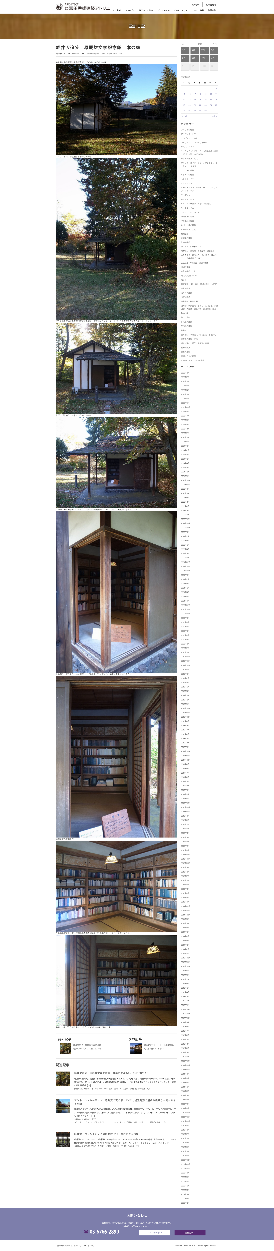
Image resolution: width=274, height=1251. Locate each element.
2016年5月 (185, 833)
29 (200, 110)
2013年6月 (185, 983)
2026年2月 (185, 398)
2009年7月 (185, 1181)
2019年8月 (185, 673)
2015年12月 (186, 854)
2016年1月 (185, 850)
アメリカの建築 (187, 129)
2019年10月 (186, 665)
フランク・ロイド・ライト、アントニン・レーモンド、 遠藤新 (108, 1122)
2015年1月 (185, 901)
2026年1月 (185, 402)
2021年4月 (185, 592)
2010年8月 (185, 1129)
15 (200, 99)
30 (205, 110)
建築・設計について (98, 53)
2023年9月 (185, 488)
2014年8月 (185, 923)
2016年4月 (185, 837)
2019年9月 (185, 669)
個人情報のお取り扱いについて (69, 1245)
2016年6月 (185, 828)
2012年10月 (186, 1018)
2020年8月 (185, 622)
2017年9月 (185, 764)
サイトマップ (89, 1245)
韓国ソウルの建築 (188, 356)
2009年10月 (186, 1168)
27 (190, 110)
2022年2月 (185, 553)
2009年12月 (186, 1159)
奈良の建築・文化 (188, 271)
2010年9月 (185, 1125)
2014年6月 (185, 931)
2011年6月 (185, 1086)
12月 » (214, 116)
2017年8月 (185, 768)
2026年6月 (185, 381)
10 (211, 94)
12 (184, 99)
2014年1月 (185, 953)
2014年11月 (186, 910)
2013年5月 (185, 987)
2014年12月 (186, 906)
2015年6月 (185, 880)
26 (184, 110)
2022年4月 (185, 549)
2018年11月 (186, 712)
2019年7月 (185, 678)
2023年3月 (185, 506)
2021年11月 (186, 566)
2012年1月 (185, 1056)
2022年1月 (185, 557)
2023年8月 (185, 493)
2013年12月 (186, 957)
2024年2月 (185, 471)
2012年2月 (185, 1052)
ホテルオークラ (187, 178)
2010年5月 (185, 1138)
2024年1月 (185, 476)
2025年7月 (185, 415)
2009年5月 (185, 1190)
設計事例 (117, 10)
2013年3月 (185, 996)
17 (211, 99)
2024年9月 (185, 441)
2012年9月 (185, 1022)
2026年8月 (185, 372)
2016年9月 (185, 815)
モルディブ (185, 195)
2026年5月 (185, 385)
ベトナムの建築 (187, 174)
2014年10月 (186, 914)
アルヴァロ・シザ (188, 133)
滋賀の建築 (185, 297)
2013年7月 (185, 979)
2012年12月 (186, 1009)
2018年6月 (185, 734)
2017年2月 (185, 794)
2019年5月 (185, 686)
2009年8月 (185, 1177)
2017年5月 (185, 781)
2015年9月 (185, 867)
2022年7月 (185, 536)
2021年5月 (185, 587)
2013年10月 (186, 966)
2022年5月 (185, 544)
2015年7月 (185, 876)
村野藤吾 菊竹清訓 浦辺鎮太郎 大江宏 (199, 284)
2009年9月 (185, 1172)
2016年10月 (186, 811)
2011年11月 (186, 1065)
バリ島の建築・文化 (189, 158)
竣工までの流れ (146, 10)
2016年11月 (186, 807)
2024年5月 (185, 458)
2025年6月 (185, 420)
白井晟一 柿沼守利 (189, 301)
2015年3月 (185, 893)
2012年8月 (185, 1026)
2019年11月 (186, 660)
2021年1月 (185, 600)
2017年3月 (185, 790)
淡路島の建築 (186, 292)
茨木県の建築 (186, 326)
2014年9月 (185, 919)
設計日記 (212, 10)
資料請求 (196, 4)
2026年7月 (185, 377)
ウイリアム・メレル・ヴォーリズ (195, 142)
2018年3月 (185, 747)
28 (195, 110)
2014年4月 (185, 940)
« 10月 (185, 116)
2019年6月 (185, 682)
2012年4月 (185, 1043)
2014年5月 (185, 936)
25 (216, 105)
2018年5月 (185, 738)
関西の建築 (185, 351)
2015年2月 (185, 897)
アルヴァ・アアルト (189, 138)
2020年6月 (185, 630)
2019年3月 (185, 695)
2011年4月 (185, 1095)
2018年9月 (185, 721)
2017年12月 (186, 751)
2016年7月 (185, 824)
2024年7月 (185, 450)
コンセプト (130, 10)
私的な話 (184, 313)
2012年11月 (186, 1013)
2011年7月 (185, 1082)
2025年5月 (185, 424)
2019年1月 (185, 704)
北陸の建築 (185, 242)
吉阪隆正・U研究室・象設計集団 (194, 262)
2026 (200, 43)
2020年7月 (185, 626)
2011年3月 (185, 1099)
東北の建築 (185, 288)
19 (184, 105)
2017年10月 (186, 759)
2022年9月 (185, 532)
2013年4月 (185, 992)
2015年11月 (186, 858)
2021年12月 (186, 562)
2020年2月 (185, 648)
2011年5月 (185, 1091)
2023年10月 (186, 484)
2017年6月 (185, 777)
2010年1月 (185, 1155)
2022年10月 (186, 527)
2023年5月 (185, 497)
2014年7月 (185, 927)
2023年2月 (185, 510)
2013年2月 (185, 1000)
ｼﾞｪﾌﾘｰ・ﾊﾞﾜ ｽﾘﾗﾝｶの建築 (192, 360)
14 (195, 99)
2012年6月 (185, 1035)
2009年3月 (185, 1198)
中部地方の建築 (187, 220)
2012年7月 (185, 1030)
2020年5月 (185, 635)
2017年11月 (186, 755)
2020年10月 (186, 613)
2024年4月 (185, 463)
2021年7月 (185, 579)
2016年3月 (185, 841)
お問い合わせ (154, 1232)
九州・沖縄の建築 (188, 225)
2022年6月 (185, 540)
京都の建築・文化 (188, 229)
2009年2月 (185, 1202)
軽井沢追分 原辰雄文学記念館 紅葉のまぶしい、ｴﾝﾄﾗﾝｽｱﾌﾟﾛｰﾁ (111, 1073)
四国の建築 (185, 267)
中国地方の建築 (187, 216)
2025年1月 (185, 437)
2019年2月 (185, 699)
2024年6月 (185, 454)
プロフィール (163, 10)
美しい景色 (129, 1089)
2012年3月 (185, 1048)
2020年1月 (185, 652)
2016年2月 (185, 846)
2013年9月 (185, 970)
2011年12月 (186, 1061)
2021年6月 (185, 583)
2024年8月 (185, 445)
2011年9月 (185, 1073)
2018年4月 (185, 742)
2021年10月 (186, 570)
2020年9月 (185, 618)
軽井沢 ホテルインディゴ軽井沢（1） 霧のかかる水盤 (106, 1134)
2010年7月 (185, 1134)
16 (205, 99)
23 (205, 105)
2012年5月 (185, 1039)
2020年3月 (185, 643)
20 (190, 105)
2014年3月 (185, 944)
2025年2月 (185, 433)
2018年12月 (186, 708)
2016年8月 (185, 820)
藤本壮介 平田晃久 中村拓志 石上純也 (198, 334)
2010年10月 (186, 1121)
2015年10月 (186, 863)
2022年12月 (186, 519)
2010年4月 (185, 1142)
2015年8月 (185, 871)
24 (211, 105)
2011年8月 (185, 1078)
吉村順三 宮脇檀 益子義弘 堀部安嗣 (197, 250)
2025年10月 (186, 407)
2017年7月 (185, 772)
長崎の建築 (185, 347)
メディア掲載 (198, 10)
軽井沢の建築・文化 (114, 53)
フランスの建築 (187, 170)
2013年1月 (185, 1005)
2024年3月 (185, 467)
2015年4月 (185, 888)
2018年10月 (186, 716)
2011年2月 (185, 1104)
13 (190, 99)
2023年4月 (185, 501)
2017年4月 (185, 785)
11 (216, 94)
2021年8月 (185, 575)
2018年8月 (185, 725)
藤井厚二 (184, 330)
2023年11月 (186, 480)
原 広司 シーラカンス (191, 246)
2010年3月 (185, 1147)
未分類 (184, 279)
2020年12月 (186, 605)
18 (216, 99)
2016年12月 (186, 803)
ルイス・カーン (187, 199)
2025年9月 (185, 411)
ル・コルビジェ (187, 207)
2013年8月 (185, 975)
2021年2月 (185, 596)
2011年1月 (185, 1108)
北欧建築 (184, 233)
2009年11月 (186, 1164)
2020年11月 (186, 609)
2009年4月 (185, 1194)
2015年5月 (185, 884)
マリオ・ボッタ (187, 183)
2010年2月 (185, 1151)
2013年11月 (186, 962)
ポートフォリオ (181, 10)
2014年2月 (185, 949)
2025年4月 (185, 428)
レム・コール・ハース (190, 212)
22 (200, 105)
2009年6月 (185, 1185)
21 (195, 105)
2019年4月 (185, 691)
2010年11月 (186, 1117)
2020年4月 (185, 639)
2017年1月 (185, 798)
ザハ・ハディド (187, 146)
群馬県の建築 (186, 321)
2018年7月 (185, 729)
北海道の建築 (186, 238)
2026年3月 (185, 394)
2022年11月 (186, 523)
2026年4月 (185, 390)
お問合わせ (211, 4)
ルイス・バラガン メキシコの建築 (196, 203)
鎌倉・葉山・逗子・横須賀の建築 (195, 343)
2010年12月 (186, 1112)
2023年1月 (185, 514)
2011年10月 (186, 1069)
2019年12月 (186, 656)
